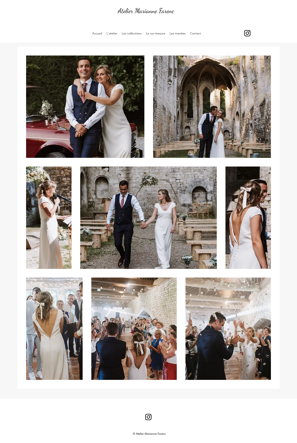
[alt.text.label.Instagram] (247, 33)
